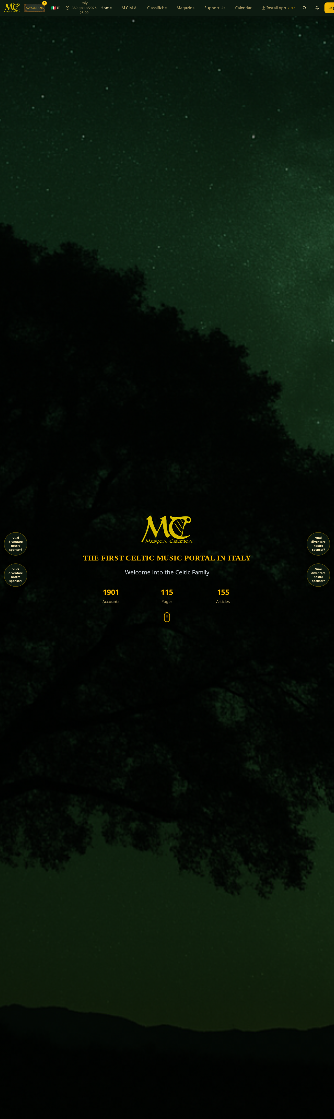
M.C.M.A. (129, 8)
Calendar (243, 8)
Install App (281, 8)
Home (106, 8)
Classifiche (157, 8)
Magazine (186, 8)
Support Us (214, 8)
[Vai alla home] (12, 7)
